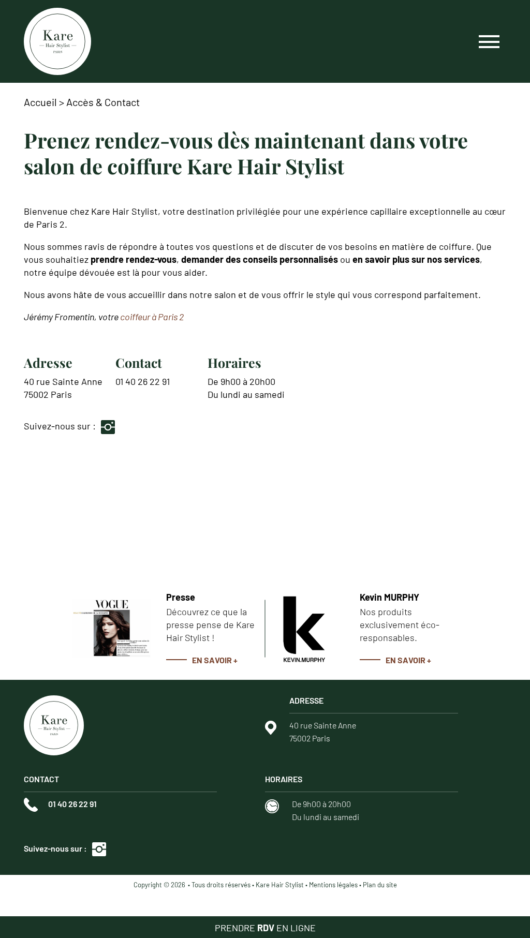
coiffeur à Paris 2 (152, 316)
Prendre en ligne (265, 927)
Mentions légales (333, 885)
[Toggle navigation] (489, 41)
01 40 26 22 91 (142, 381)
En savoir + (215, 660)
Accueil (40, 102)
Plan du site (380, 885)
